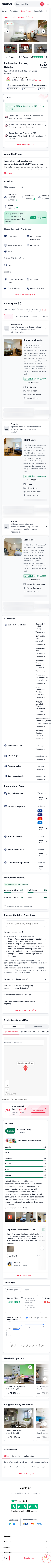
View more (41, 798)
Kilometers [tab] (37, 1027)
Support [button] (6, 1547)
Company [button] (7, 1536)
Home (6, 17)
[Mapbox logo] (10, 1093)
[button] (29, 4)
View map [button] (37, 80)
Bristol (30, 17)
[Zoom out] (7, 1085)
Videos (25, 57)
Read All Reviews (24, 1275)
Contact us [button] (7, 1553)
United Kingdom (18, 17)
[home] (7, 4)
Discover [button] (7, 1541)
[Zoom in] (7, 1082)
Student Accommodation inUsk (15, 1467)
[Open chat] (46, 1558)
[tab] (11, 1031)
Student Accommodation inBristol (15, 1462)
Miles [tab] (14, 1027)
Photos (12, 57)
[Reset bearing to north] (7, 1089)
